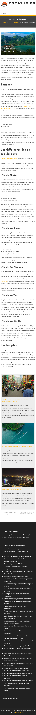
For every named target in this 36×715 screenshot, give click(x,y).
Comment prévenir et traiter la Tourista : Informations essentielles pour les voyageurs (18, 566)
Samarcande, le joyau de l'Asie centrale (17, 599)
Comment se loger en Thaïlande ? (12, 489)
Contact (4, 699)
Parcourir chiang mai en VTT (9, 158)
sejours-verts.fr (12, 537)
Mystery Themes (20, 713)
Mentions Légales (13, 699)
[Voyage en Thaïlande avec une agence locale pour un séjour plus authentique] (18, 386)
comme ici (4, 281)
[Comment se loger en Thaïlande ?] (18, 477)
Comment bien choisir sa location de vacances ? (27, 513)
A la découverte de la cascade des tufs (17, 671)
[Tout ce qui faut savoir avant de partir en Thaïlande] (18, 433)
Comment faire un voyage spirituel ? (16, 646)
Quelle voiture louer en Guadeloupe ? (16, 668)
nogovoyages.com (24, 537)
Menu (4, 13)
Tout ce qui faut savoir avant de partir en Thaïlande (17, 446)
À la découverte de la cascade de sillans (18, 673)
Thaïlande (7, 46)
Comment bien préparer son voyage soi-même (9, 513)
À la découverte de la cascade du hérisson (18, 681)
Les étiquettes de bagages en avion (16, 576)
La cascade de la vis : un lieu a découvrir (17, 556)
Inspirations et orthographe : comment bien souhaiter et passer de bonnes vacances (17, 551)
